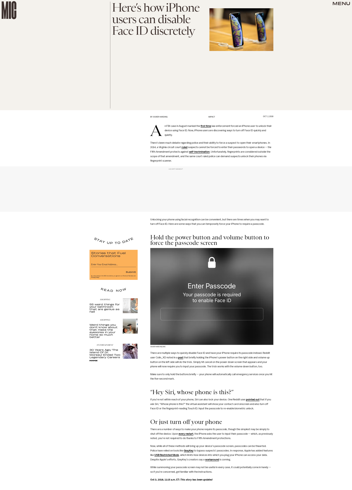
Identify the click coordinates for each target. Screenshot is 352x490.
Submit (131, 271)
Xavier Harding (160, 117)
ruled (184, 147)
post (180, 357)
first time (206, 126)
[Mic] (9, 10)
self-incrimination (199, 151)
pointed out (252, 399)
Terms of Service (128, 276)
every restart (186, 433)
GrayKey (188, 450)
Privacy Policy (95, 277)
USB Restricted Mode (166, 455)
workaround (212, 459)
